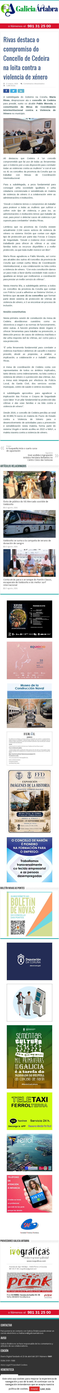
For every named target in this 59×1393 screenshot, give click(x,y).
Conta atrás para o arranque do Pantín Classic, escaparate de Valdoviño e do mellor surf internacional (27, 582)
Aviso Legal (5, 1365)
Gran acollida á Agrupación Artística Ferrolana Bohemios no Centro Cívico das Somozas (38, 456)
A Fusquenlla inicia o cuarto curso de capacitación (21, 448)
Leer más (45, 1388)
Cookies (23, 1365)
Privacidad (15, 1365)
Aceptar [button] (34, 1389)
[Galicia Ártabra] (29, 9)
